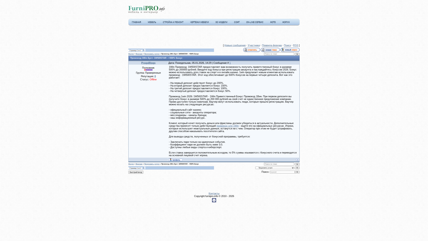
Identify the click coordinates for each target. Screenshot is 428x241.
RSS (295, 45)
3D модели (221, 22)
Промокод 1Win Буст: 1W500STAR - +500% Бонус (180, 54)
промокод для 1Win (228, 126)
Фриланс (139, 54)
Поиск (287, 45)
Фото (273, 22)
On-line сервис (254, 22)
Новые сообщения (235, 45)
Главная (136, 22)
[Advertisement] (214, 35)
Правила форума (272, 45)
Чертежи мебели (199, 22)
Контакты (214, 193)
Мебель (152, 22)
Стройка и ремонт (173, 22)
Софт (237, 22)
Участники (254, 45)
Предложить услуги (151, 54)
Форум (286, 22)
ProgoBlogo (148, 63)
